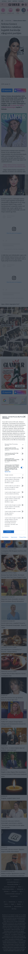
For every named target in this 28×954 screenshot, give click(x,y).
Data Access (14, 537)
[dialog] (14, 477)
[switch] (22, 448)
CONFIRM (8, 531)
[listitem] (14, 445)
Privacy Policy (22, 537)
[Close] (24, 416)
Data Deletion (5, 537)
